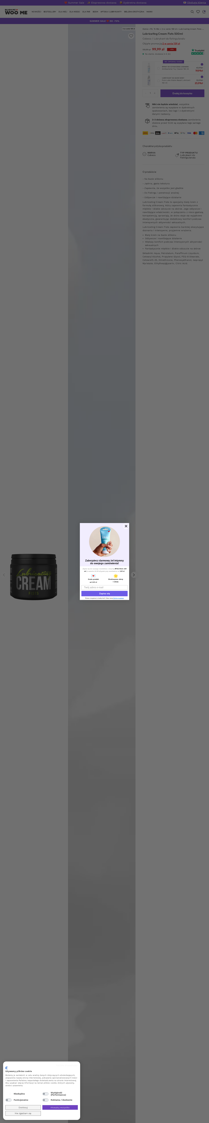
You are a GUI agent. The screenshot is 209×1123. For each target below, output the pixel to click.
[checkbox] (8, 1093)
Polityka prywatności (67, 1065)
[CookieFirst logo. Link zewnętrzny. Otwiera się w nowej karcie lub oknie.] (6, 1068)
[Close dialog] (126, 526)
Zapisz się (104, 593)
